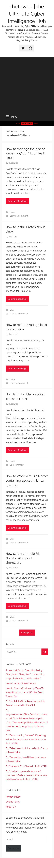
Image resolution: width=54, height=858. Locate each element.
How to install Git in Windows (21, 683)
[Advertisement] (27, 84)
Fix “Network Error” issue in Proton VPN (26, 766)
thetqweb (13, 163)
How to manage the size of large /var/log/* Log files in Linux (26, 153)
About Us (11, 806)
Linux (12, 212)
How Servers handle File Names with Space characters (23, 558)
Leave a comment (19, 216)
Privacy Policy (13, 796)
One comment (17, 465)
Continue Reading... (17, 201)
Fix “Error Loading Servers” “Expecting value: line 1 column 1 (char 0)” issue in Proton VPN (26, 739)
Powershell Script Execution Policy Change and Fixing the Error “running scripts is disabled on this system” (25, 674)
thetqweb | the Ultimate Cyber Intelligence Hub (27, 13)
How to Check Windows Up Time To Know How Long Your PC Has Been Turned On (25, 692)
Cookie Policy (13, 801)
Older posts (27, 632)
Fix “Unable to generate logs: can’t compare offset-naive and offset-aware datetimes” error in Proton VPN (26, 775)
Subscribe (13, 848)
